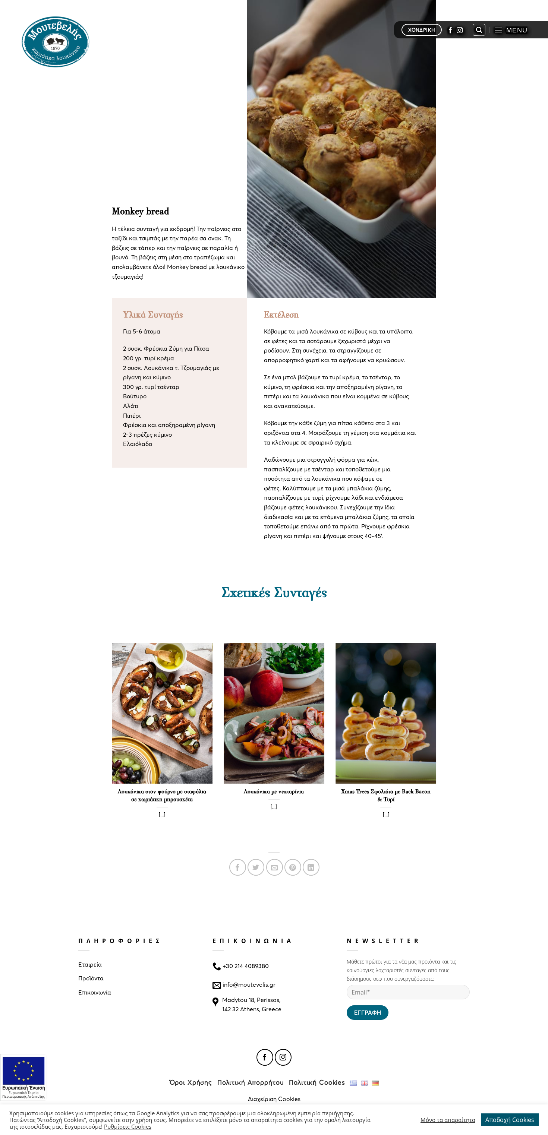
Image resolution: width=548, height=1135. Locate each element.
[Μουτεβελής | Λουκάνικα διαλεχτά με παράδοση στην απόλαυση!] (59, 41)
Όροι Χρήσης (191, 1082)
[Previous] (110, 743)
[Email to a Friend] (274, 867)
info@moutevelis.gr (249, 984)
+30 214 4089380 (245, 965)
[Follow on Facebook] (450, 29)
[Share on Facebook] (237, 867)
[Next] (437, 743)
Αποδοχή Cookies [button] (509, 1120)
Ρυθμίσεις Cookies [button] (127, 1126)
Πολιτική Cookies (317, 1082)
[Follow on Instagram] (460, 29)
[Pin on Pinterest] (292, 867)
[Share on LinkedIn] (311, 867)
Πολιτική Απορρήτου (250, 1082)
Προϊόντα (91, 977)
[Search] (479, 30)
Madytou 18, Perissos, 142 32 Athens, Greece (251, 1004)
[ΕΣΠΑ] (23, 1077)
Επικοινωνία (94, 992)
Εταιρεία (90, 964)
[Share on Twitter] (256, 867)
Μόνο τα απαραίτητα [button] (448, 1119)
